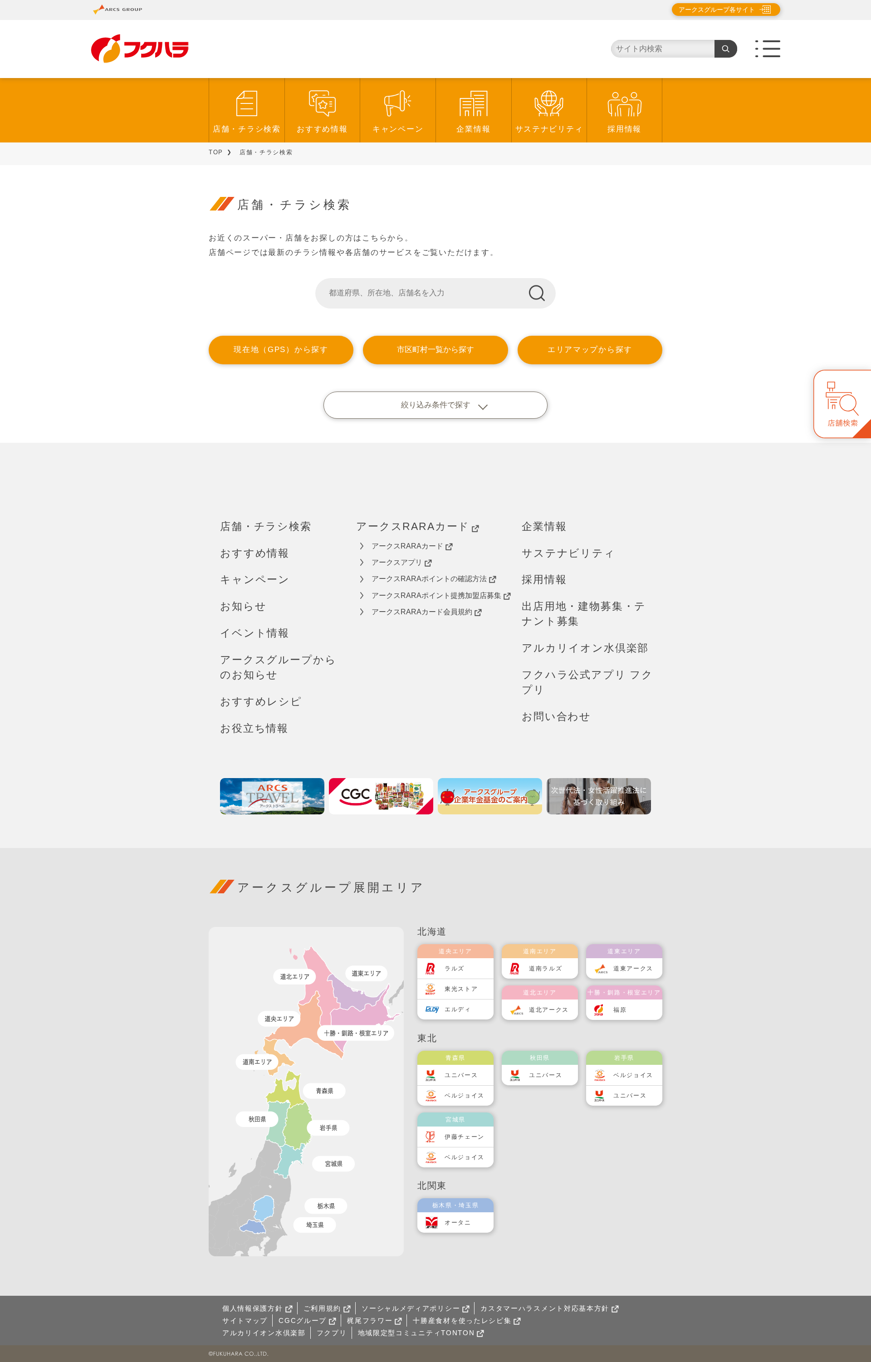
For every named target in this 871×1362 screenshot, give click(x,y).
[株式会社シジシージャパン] (381, 796)
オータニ (458, 1222)
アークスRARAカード (413, 526)
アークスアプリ (397, 562)
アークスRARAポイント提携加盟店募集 (436, 595)
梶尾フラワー (369, 1320)
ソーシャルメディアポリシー (411, 1308)
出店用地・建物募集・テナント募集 (584, 613)
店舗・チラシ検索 (247, 129)
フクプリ (332, 1333)
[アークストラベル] (272, 796)
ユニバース (461, 1075)
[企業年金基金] (490, 796)
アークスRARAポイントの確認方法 (429, 579)
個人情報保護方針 (252, 1308)
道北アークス (549, 1009)
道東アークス (633, 968)
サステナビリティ (549, 129)
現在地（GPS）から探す (281, 349)
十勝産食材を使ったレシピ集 (462, 1320)
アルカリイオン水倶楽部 (585, 648)
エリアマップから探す (590, 349)
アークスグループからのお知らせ (278, 667)
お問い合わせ (556, 716)
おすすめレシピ (261, 701)
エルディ (458, 1009)
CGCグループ (303, 1320)
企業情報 (473, 129)
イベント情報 (254, 633)
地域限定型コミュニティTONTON (416, 1333)
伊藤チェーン (464, 1136)
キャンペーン (397, 129)
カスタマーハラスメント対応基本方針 (544, 1308)
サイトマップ (245, 1320)
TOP (216, 152)
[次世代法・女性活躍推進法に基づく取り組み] (599, 796)
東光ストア (461, 988)
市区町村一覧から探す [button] (435, 349)
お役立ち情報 (254, 728)
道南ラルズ (546, 968)
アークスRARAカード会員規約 (422, 612)
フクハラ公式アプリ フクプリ (587, 682)
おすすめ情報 (322, 129)
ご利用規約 (322, 1308)
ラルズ (455, 968)
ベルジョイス (464, 1095)
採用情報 (624, 129)
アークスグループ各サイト (717, 9)
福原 (619, 1009)
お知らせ (243, 606)
